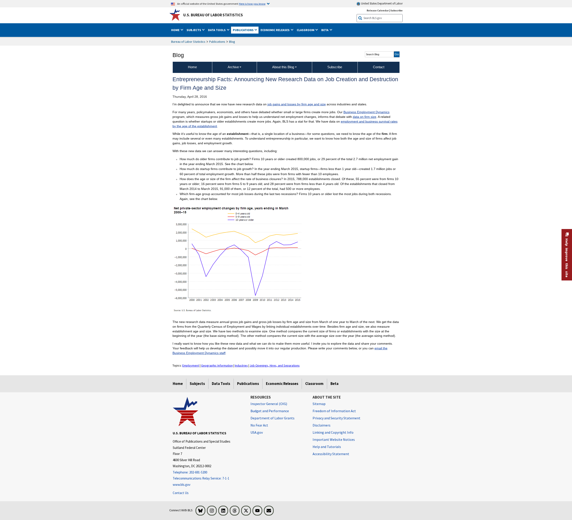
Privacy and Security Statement (336, 418)
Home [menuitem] (192, 67)
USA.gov (256, 432)
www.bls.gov (181, 484)
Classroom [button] (306, 30)
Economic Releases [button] (275, 30)
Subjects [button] (194, 30)
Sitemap (319, 403)
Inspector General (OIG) (268, 403)
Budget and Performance (269, 411)
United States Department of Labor (381, 3)
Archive (233, 67)
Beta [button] (325, 30)
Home (178, 383)
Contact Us (181, 493)
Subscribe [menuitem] (334, 67)
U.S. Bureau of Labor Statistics (213, 15)
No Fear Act (259, 425)
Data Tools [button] (217, 30)
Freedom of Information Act (334, 411)
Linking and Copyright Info (333, 432)
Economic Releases (282, 383)
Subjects (197, 383)
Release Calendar (378, 10)
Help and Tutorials (327, 446)
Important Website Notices (334, 439)
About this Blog (283, 67)
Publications (217, 42)
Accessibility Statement (331, 454)
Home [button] (175, 30)
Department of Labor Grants (272, 418)
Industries (241, 365)
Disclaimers (321, 425)
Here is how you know (252, 3)
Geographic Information (217, 365)
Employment (190, 365)
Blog (232, 42)
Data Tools (221, 383)
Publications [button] (243, 30)
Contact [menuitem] (378, 67)
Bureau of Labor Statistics (188, 42)
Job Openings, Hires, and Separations (275, 365)
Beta (334, 383)
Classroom (314, 383)
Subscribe (396, 10)
